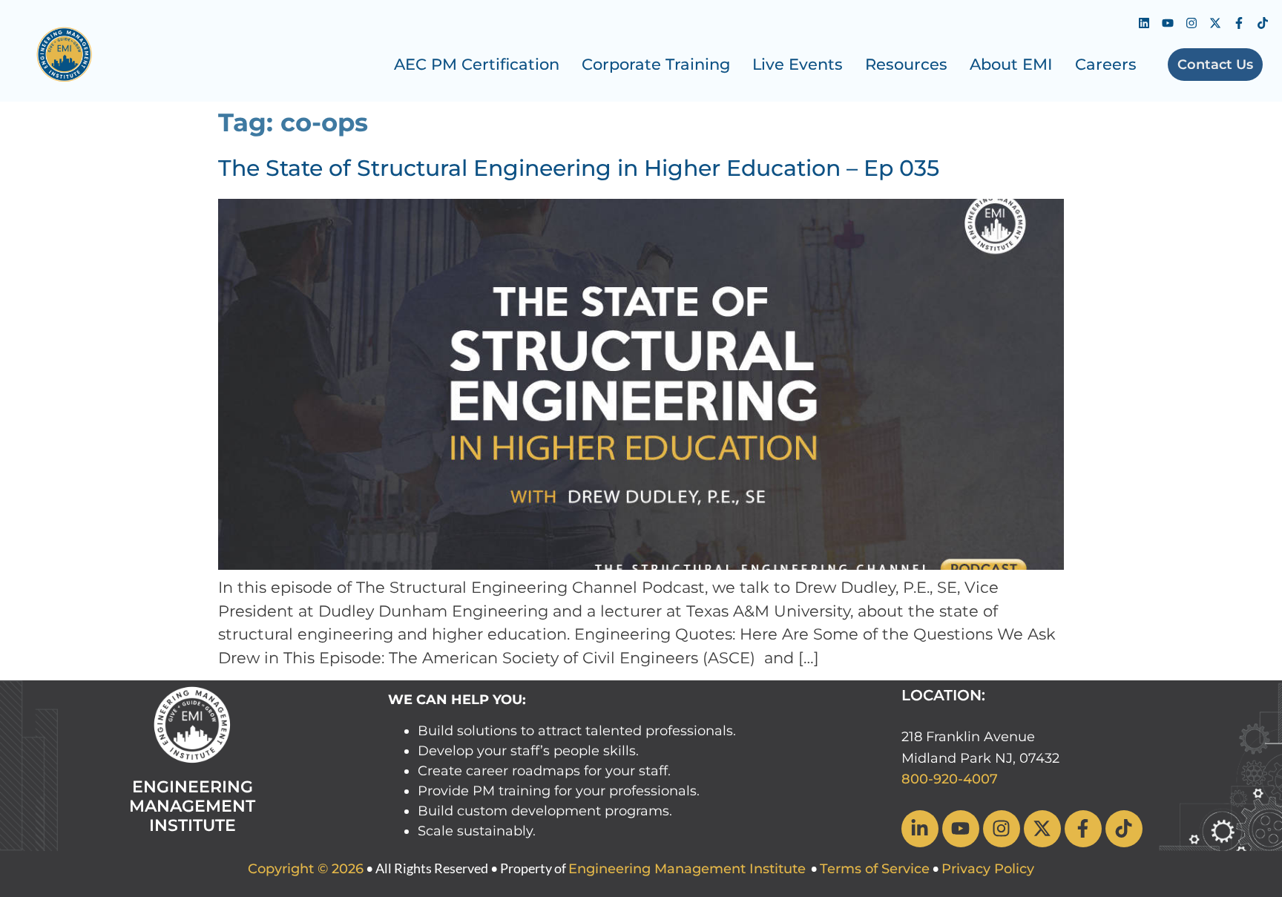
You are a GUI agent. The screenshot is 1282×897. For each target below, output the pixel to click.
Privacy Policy (987, 869)
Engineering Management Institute (687, 869)
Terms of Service (875, 869)
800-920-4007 (949, 779)
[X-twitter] (1215, 23)
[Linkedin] (1144, 23)
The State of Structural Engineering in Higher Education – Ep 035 (578, 168)
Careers (1106, 64)
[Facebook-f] (1239, 23)
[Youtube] (1168, 23)
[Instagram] (1191, 23)
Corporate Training (656, 64)
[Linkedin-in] (920, 828)
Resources (906, 64)
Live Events (797, 64)
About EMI (1011, 64)
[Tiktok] (1263, 23)
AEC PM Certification (476, 64)
